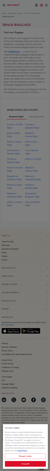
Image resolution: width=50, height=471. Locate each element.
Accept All (25, 464)
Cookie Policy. (22, 451)
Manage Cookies (25, 456)
